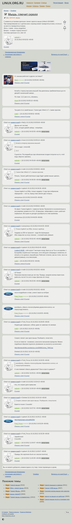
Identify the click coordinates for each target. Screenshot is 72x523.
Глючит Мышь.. (15, 491)
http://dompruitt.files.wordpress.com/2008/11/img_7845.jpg (34, 348)
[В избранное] (65, 22)
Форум (29, 6)
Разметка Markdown (25, 512)
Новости (29, 3)
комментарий (15, 122)
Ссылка (6, 47)
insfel (16, 114)
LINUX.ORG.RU (12, 3)
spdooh (17, 37)
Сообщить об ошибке (8, 514)
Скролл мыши (15, 485)
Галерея (37, 3)
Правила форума (14, 512)
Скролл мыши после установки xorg (57, 499)
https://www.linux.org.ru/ (8, 516)
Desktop (13, 10)
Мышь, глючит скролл (23, 14)
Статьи (44, 3)
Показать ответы (19, 116)
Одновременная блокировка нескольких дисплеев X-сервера (15, 54)
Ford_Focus (19, 296)
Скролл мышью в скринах (53, 485)
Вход (67, 3)
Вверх (67, 512)
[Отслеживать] (65, 27)
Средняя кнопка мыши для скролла (57, 491)
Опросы (35, 6)
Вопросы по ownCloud (59, 54)
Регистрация (58, 3)
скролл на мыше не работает (55, 496)
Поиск (48, 6)
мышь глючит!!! (15, 494)
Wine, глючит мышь (17, 488)
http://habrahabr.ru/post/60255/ (25, 420)
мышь (18, 18)
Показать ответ (19, 83)
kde (7, 18)
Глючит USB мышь (51, 488)
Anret (16, 100)
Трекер (42, 6)
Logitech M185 (20, 250)
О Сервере (5, 512)
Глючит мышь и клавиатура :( (20, 497)
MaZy (16, 80)
